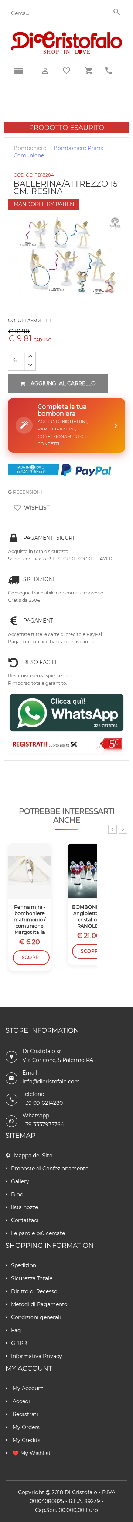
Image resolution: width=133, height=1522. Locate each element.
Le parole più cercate (38, 1233)
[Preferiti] (66, 70)
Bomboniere (30, 148)
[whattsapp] (66, 713)
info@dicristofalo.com (51, 1081)
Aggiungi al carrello (63, 383)
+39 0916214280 (43, 1103)
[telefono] (108, 71)
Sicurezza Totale (31, 1278)
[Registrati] (66, 745)
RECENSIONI (27, 492)
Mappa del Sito (33, 1155)
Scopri (31, 957)
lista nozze (24, 1207)
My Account (27, 1388)
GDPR (19, 1343)
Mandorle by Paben (44, 204)
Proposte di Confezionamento (50, 1168)
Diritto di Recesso (34, 1291)
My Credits (25, 1440)
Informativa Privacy (36, 1356)
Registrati (24, 1414)
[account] (45, 71)
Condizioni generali (36, 1317)
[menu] (18, 71)
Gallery (20, 1181)
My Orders (25, 1427)
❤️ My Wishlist (31, 1453)
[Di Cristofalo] (66, 35)
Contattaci (24, 1220)
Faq (16, 1330)
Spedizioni (24, 1265)
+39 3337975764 (43, 1124)
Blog (17, 1194)
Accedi (20, 1401)
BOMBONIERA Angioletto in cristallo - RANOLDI (88, 916)
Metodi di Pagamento (39, 1304)
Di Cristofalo (81, 1492)
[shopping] (88, 71)
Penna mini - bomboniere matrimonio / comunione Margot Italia (29, 919)
